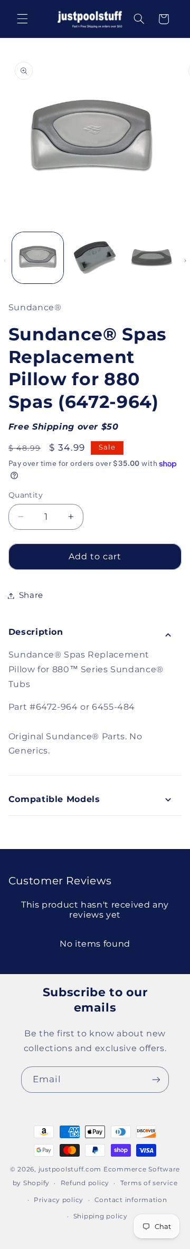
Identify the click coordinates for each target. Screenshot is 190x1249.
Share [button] (31, 595)
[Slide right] (185, 260)
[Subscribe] (156, 1079)
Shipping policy (100, 1216)
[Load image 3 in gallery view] (151, 257)
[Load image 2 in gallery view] (94, 257)
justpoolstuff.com (70, 1169)
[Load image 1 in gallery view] (37, 257)
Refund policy (85, 1183)
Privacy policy (58, 1200)
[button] (22, 19)
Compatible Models (54, 799)
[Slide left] (5, 260)
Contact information (130, 1200)
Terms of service (149, 1183)
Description (35, 632)
